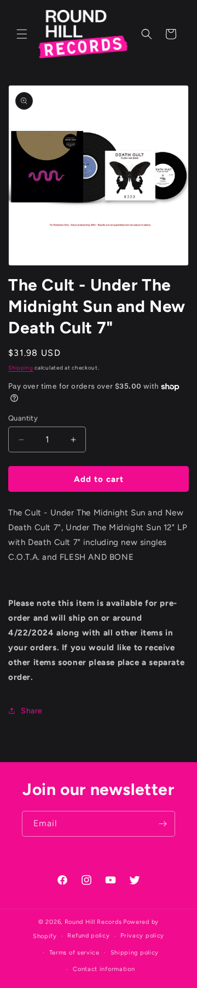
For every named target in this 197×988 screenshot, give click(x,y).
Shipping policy (135, 952)
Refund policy (88, 935)
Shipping (20, 367)
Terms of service (74, 952)
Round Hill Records (93, 921)
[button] (22, 34)
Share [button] (32, 711)
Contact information (104, 969)
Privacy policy (142, 935)
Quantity (23, 418)
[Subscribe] (162, 824)
